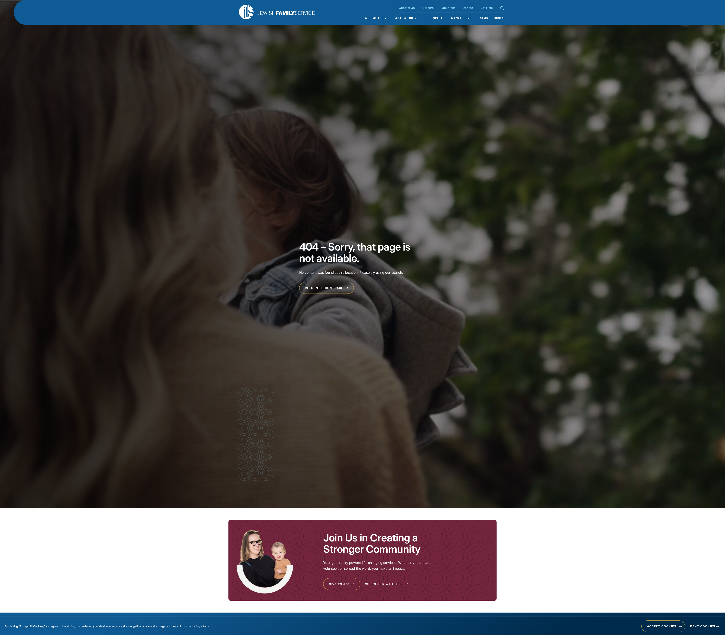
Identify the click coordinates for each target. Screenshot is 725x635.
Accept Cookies (661, 626)
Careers (428, 8)
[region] (362, 626)
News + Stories (492, 18)
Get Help (487, 8)
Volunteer (448, 8)
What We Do (404, 18)
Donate (468, 8)
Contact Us (407, 8)
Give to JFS (340, 584)
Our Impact (434, 18)
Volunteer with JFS (384, 584)
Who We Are (374, 18)
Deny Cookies (702, 626)
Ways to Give (461, 18)
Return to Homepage (324, 288)
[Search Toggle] (502, 9)
